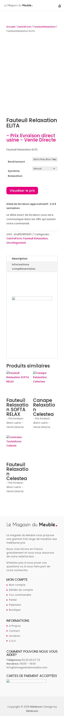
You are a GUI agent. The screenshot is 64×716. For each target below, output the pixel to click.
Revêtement (16, 161)
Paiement (15, 605)
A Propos (15, 626)
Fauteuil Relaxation (44, 26)
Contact (14, 631)
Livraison (14, 636)
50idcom (36, 707)
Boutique (14, 610)
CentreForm (24, 26)
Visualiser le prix (22, 190)
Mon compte (17, 585)
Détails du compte (21, 590)
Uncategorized (16, 242)
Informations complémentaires (23, 267)
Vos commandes (20, 595)
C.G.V (12, 641)
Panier (13, 600)
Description (19, 258)
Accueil (10, 26)
